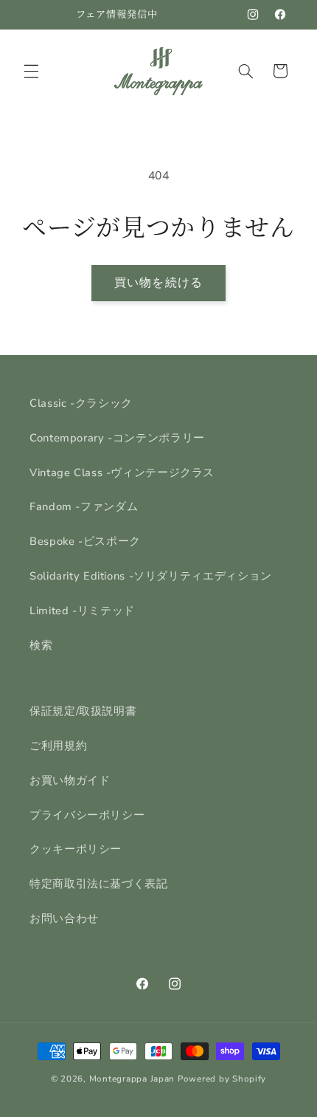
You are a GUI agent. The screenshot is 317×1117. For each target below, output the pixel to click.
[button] (31, 71)
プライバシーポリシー (86, 815)
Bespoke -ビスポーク (85, 541)
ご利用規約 (58, 745)
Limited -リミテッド (82, 610)
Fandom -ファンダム (83, 506)
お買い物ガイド (69, 780)
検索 (40, 645)
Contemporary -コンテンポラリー (117, 437)
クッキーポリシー (75, 849)
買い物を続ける (158, 283)
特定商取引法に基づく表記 (98, 883)
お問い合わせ (64, 918)
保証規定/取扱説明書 (82, 711)
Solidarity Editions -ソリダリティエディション (150, 575)
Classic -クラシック (81, 403)
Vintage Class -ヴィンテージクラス (122, 472)
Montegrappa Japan (132, 1079)
